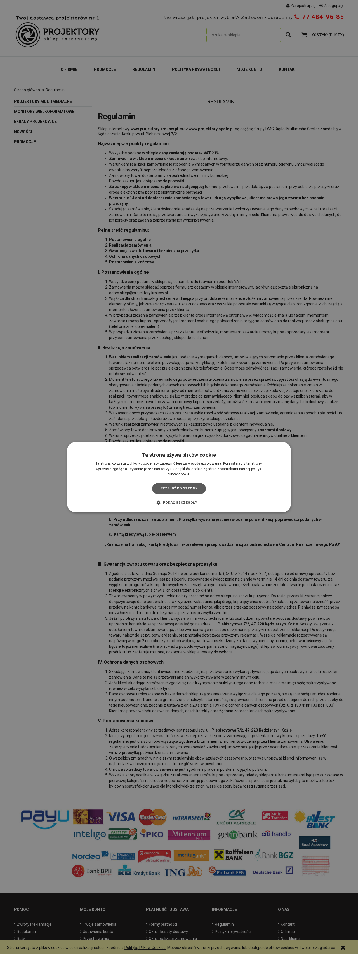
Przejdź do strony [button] (179, 489)
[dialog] (179, 477)
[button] (179, 502)
